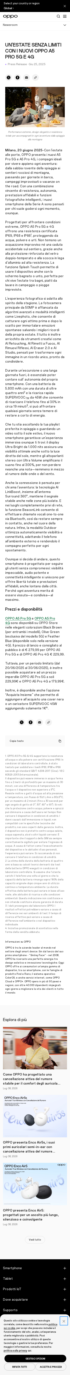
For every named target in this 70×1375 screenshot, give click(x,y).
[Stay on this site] (64, 5)
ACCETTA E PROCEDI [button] (51, 1366)
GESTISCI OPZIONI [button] (35, 1358)
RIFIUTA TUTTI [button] (19, 1366)
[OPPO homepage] (10, 17)
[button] (65, 16)
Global (8, 8)
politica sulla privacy (15, 1350)
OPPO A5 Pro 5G (18, 618)
